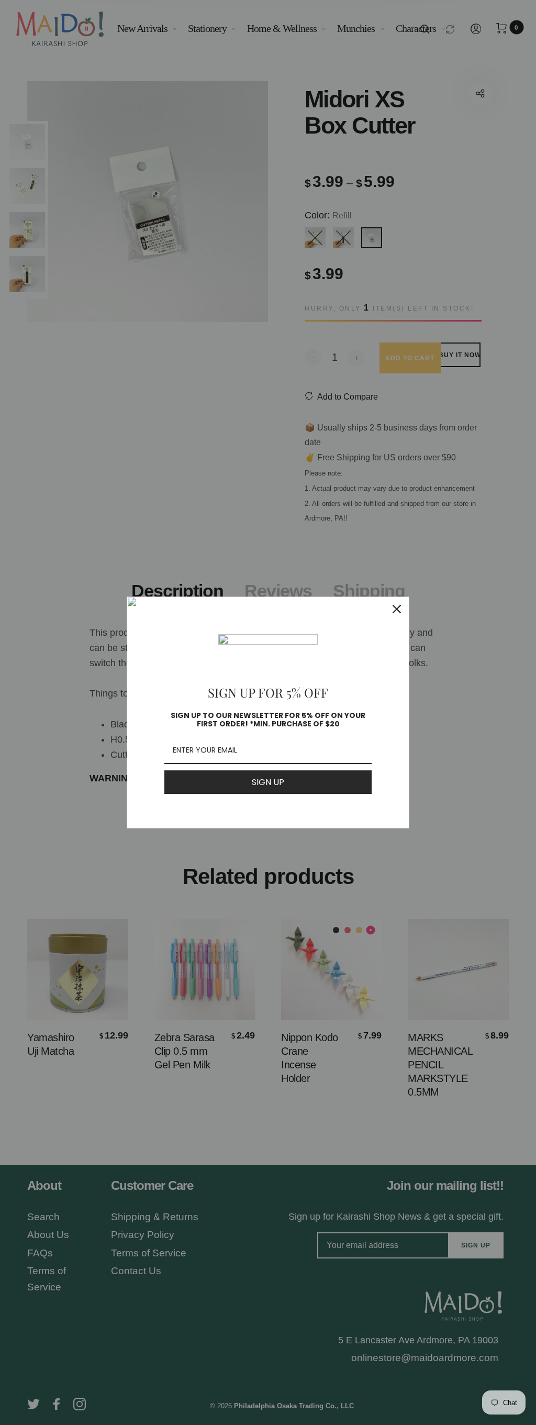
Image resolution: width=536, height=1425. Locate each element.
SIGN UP (268, 782)
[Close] (396, 609)
